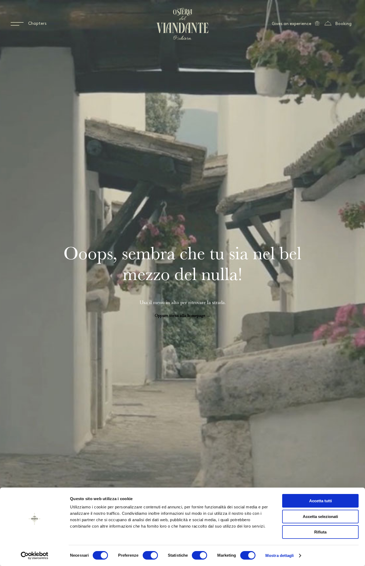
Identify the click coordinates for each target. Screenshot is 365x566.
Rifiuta (320, 532)
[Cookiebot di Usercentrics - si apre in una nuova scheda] (34, 556)
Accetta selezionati (320, 516)
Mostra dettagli (279, 555)
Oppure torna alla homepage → (183, 315)
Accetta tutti (320, 501)
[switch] (150, 555)
